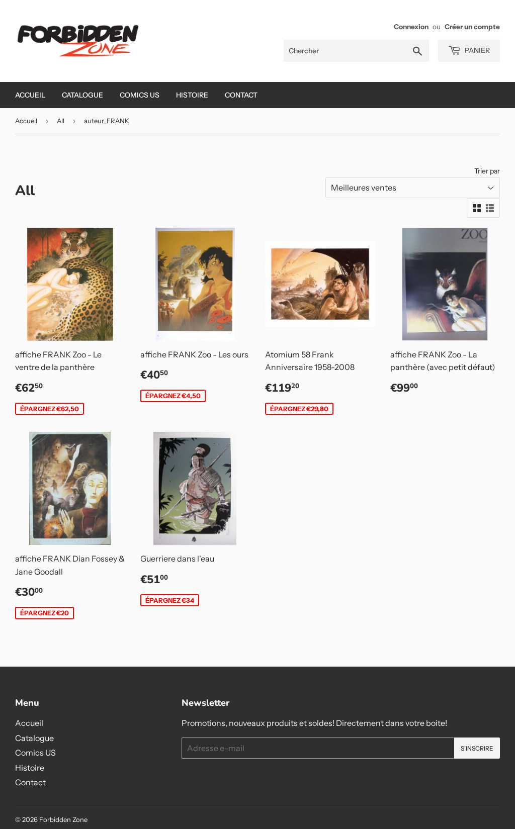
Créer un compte (472, 27)
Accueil (30, 95)
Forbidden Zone (63, 819)
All (60, 121)
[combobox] (356, 51)
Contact (241, 95)
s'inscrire (477, 748)
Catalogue (82, 95)
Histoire (192, 95)
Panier (476, 50)
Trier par (487, 170)
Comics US (139, 95)
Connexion (411, 27)
